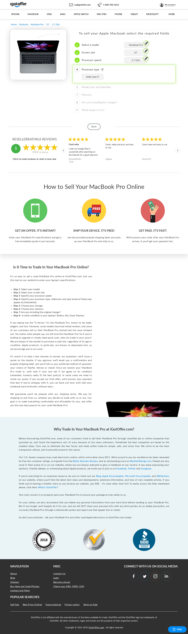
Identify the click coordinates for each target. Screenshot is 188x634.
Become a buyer (61, 582)
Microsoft (152, 14)
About (13, 574)
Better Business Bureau (85, 461)
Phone (118, 14)
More (172, 14)
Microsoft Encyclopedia (138, 476)
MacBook (33, 14)
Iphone (15, 14)
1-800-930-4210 (111, 5)
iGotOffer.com (96, 627)
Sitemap (14, 582)
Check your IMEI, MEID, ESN (68, 586)
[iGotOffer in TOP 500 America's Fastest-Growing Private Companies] (44, 540)
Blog (98, 476)
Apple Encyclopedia (112, 476)
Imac (63, 14)
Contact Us (59, 574)
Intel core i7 (92, 77)
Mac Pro (101, 14)
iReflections (163, 476)
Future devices (53, 604)
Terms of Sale (90, 604)
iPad (49, 14)
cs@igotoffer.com (82, 5)
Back (93, 126)
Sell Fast (14, 604)
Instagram (146, 468)
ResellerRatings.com (140, 461)
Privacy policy (72, 604)
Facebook (121, 468)
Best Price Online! (32, 604)
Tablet (134, 14)
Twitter (132, 468)
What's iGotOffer (47, 487)
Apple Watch (81, 14)
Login (56, 578)
